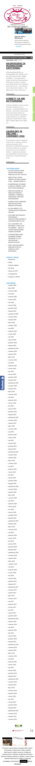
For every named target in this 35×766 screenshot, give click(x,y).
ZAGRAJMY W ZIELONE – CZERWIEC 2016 (15, 133)
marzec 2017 (12, 607)
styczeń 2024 (12, 374)
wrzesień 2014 (12, 682)
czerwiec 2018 (12, 564)
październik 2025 (13, 314)
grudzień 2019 (12, 515)
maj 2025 (11, 328)
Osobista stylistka (13, 265)
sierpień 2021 (12, 457)
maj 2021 (11, 466)
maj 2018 (11, 567)
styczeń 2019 (12, 544)
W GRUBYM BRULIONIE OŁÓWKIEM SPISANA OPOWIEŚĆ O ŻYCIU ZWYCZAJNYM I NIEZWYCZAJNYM (15, 238)
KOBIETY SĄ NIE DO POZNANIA (15, 99)
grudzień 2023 (12, 377)
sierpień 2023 (12, 388)
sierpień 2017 (12, 593)
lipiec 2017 (11, 595)
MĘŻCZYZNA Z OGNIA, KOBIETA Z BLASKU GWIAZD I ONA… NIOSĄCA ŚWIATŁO (17, 179)
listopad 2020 (12, 483)
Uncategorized (12, 274)
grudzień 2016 (12, 616)
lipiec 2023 (11, 391)
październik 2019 (13, 521)
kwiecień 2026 (12, 296)
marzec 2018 (12, 572)
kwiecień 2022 (12, 434)
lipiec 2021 (11, 460)
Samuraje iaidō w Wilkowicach (20, 37)
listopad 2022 (12, 414)
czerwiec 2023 (12, 394)
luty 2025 (11, 337)
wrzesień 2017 (12, 590)
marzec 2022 (12, 437)
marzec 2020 (12, 506)
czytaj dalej (18, 46)
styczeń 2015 (12, 670)
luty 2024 (11, 371)
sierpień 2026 (12, 285)
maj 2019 (11, 532)
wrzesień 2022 (12, 420)
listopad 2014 (12, 676)
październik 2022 (13, 417)
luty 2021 (11, 475)
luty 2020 (11, 509)
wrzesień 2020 (12, 489)
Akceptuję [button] (23, 761)
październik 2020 (13, 486)
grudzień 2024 (12, 342)
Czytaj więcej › (10, 94)
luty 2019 (11, 541)
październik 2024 (13, 348)
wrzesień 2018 (12, 555)
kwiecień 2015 (12, 662)
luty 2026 (11, 302)
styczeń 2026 (12, 305)
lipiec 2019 (11, 526)
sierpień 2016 (12, 621)
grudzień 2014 (12, 673)
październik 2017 (13, 587)
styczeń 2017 (12, 613)
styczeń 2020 (12, 512)
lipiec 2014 (11, 687)
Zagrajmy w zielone (14, 276)
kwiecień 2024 (12, 365)
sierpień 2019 (12, 524)
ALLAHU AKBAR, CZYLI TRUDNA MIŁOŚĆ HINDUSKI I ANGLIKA (17, 210)
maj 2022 (11, 432)
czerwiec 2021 (12, 463)
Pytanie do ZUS (13, 271)
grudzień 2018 (12, 547)
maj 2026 (11, 294)
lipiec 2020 (11, 495)
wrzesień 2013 (12, 713)
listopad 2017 (12, 584)
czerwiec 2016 (12, 624)
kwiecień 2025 (12, 331)
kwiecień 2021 (12, 469)
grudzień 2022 (12, 411)
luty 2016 (11, 633)
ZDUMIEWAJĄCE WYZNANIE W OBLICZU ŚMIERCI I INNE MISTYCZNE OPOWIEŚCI (17, 186)
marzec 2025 (12, 334)
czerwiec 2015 (12, 656)
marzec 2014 (12, 696)
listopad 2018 (12, 549)
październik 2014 (13, 679)
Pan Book (11, 268)
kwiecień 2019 (12, 535)
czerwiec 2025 (12, 325)
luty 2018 (11, 575)
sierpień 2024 (12, 354)
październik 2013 (13, 710)
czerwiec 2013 (12, 719)
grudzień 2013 (12, 705)
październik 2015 (13, 644)
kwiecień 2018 (12, 570)
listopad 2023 (12, 380)
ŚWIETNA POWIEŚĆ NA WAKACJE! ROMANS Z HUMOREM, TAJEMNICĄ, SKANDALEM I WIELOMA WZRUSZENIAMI (16, 194)
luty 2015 (11, 667)
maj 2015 (11, 659)
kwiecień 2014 (12, 693)
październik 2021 (13, 452)
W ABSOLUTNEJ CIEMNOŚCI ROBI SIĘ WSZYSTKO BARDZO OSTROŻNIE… (17, 203)
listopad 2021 (12, 449)
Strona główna (10, 60)
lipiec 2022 (11, 426)
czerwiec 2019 (12, 529)
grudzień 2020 (12, 480)
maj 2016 (11, 627)
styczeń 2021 (12, 478)
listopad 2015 (12, 641)
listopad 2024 (12, 345)
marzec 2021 (12, 472)
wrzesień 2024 (12, 351)
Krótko (14, 5)
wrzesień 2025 (12, 317)
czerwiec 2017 (12, 598)
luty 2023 (11, 406)
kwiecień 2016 (12, 630)
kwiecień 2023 (12, 400)
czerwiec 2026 (12, 291)
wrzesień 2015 (12, 647)
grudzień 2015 (12, 639)
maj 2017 (11, 601)
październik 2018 (13, 552)
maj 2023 (11, 397)
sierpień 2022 (12, 423)
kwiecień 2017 (12, 604)
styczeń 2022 (12, 443)
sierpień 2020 (12, 492)
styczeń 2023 (12, 409)
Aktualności (20, 5)
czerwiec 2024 (12, 360)
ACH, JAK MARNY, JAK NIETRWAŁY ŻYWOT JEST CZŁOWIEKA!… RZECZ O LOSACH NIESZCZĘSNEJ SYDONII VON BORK (16, 227)
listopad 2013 (12, 708)
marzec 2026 (12, 299)
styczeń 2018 (12, 578)
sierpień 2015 (12, 650)
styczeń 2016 (12, 636)
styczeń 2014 (12, 702)
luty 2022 (11, 440)
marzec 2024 (12, 368)
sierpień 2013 (12, 716)
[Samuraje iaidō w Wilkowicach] (23, 33)
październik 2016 (13, 618)
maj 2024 (11, 363)
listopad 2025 (12, 311)
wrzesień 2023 (12, 386)
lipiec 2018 (11, 561)
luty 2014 (11, 699)
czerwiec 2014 (12, 690)
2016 (15, 60)
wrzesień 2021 (12, 455)
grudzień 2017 (12, 581)
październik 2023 (13, 383)
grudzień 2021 (12, 446)
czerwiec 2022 (12, 429)
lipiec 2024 (11, 357)
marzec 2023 (12, 403)
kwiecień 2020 (12, 503)
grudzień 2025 (12, 308)
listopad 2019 (12, 518)
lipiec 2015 (11, 653)
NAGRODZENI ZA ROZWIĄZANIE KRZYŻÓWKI (15, 65)
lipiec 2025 (11, 322)
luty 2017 (11, 610)
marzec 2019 (12, 538)
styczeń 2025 (12, 340)
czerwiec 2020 (12, 498)
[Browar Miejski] (8, 743)
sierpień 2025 (12, 319)
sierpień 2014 (12, 685)
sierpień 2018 (12, 558)
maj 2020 (11, 501)
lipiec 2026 (11, 288)
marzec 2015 (12, 664)
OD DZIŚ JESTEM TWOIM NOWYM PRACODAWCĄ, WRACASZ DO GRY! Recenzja (17, 172)
